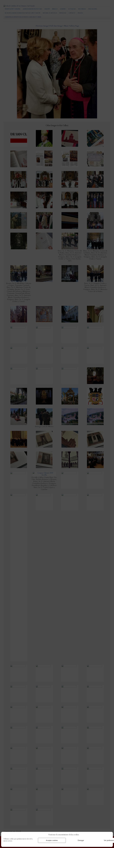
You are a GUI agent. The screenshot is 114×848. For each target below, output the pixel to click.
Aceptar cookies (52, 840)
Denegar (81, 840)
